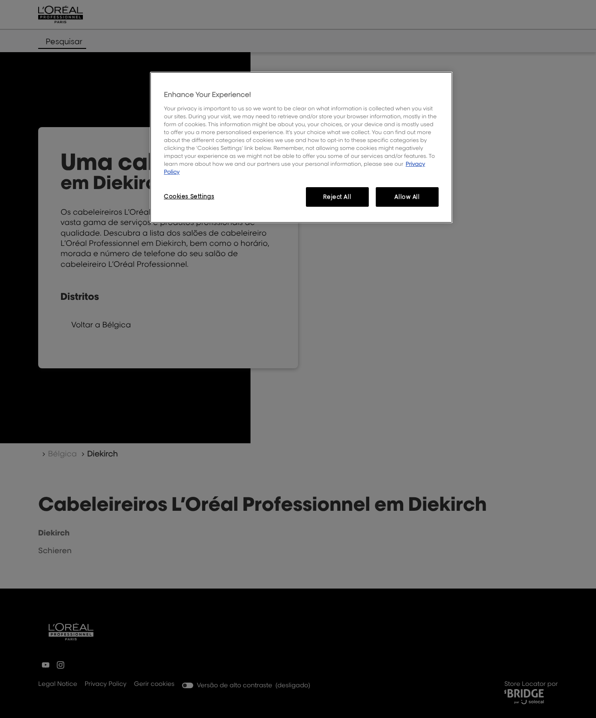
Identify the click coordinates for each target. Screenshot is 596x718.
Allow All (407, 196)
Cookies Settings (189, 196)
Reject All (337, 196)
